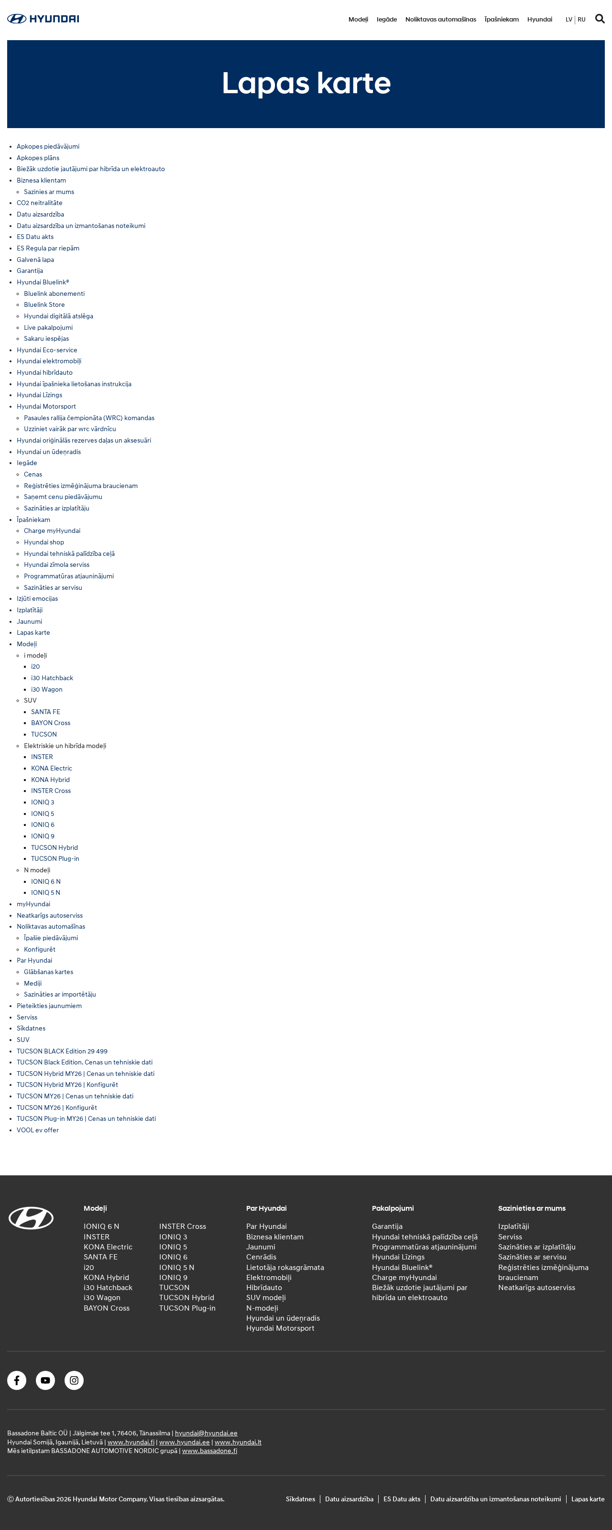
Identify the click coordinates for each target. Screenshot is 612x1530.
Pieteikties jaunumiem (49, 1006)
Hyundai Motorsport (46, 406)
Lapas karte (33, 633)
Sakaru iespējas (46, 339)
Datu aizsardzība (40, 214)
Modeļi (358, 19)
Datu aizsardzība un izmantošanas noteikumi (81, 226)
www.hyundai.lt (238, 1442)
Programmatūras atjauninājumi (69, 576)
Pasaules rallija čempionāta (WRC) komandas (89, 418)
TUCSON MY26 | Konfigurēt (57, 1108)
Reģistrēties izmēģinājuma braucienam (81, 486)
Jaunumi (29, 622)
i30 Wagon (47, 689)
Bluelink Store (44, 305)
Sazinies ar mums (49, 192)
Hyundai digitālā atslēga (58, 316)
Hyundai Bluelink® (43, 282)
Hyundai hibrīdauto (45, 373)
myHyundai (33, 904)
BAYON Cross (50, 723)
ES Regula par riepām (48, 248)
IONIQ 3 (42, 802)
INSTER (42, 757)
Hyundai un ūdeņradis (49, 452)
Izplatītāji (30, 610)
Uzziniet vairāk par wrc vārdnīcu (70, 429)
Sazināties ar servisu (53, 588)
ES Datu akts (35, 237)
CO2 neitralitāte (40, 203)
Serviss (27, 1017)
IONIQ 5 (42, 814)
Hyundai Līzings (39, 395)
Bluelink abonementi (54, 294)
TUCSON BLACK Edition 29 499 (62, 1051)
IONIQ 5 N (45, 893)
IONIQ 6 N (46, 882)
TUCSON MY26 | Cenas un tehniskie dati (75, 1096)
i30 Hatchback (52, 678)
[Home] (43, 21)
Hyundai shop (44, 542)
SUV (23, 1040)
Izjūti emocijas (37, 599)
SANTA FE (45, 712)
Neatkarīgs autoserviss (50, 915)
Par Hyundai (34, 960)
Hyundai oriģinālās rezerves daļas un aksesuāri (84, 440)
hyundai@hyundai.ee (206, 1433)
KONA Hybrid (50, 780)
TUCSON (44, 734)
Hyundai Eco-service (47, 350)
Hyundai (539, 19)
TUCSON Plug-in (55, 859)
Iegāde (387, 19)
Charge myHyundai (52, 531)
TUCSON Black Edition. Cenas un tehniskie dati (85, 1062)
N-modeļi (262, 1308)
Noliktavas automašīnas (440, 19)
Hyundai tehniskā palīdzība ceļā (69, 554)
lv (569, 19)
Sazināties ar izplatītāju (56, 508)
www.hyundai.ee (184, 1442)
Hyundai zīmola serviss (56, 565)
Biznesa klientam (41, 180)
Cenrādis (261, 1257)
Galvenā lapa (35, 260)
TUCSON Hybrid (54, 848)
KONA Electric (51, 768)
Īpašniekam (502, 19)
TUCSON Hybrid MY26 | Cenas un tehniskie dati (85, 1074)
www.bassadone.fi (209, 1451)
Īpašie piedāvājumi (51, 938)
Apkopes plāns (38, 158)
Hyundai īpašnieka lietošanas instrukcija (74, 384)
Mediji (33, 983)
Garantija (30, 271)
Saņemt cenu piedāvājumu (63, 497)
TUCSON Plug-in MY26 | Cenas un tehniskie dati (86, 1119)
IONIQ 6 (43, 825)
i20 (35, 666)
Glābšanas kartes (48, 972)
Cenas (33, 474)
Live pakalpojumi (48, 328)
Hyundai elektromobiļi (49, 361)
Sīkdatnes (31, 1028)
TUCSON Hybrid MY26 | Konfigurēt (67, 1085)
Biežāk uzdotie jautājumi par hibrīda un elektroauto (91, 169)
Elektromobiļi (269, 1277)
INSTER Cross (51, 791)
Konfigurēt (39, 949)
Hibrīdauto (264, 1287)
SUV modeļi (266, 1297)
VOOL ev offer (38, 1130)
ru (582, 19)
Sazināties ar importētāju (60, 994)
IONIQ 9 (43, 836)
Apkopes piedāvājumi (48, 146)
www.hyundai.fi (131, 1442)
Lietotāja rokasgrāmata (285, 1267)
